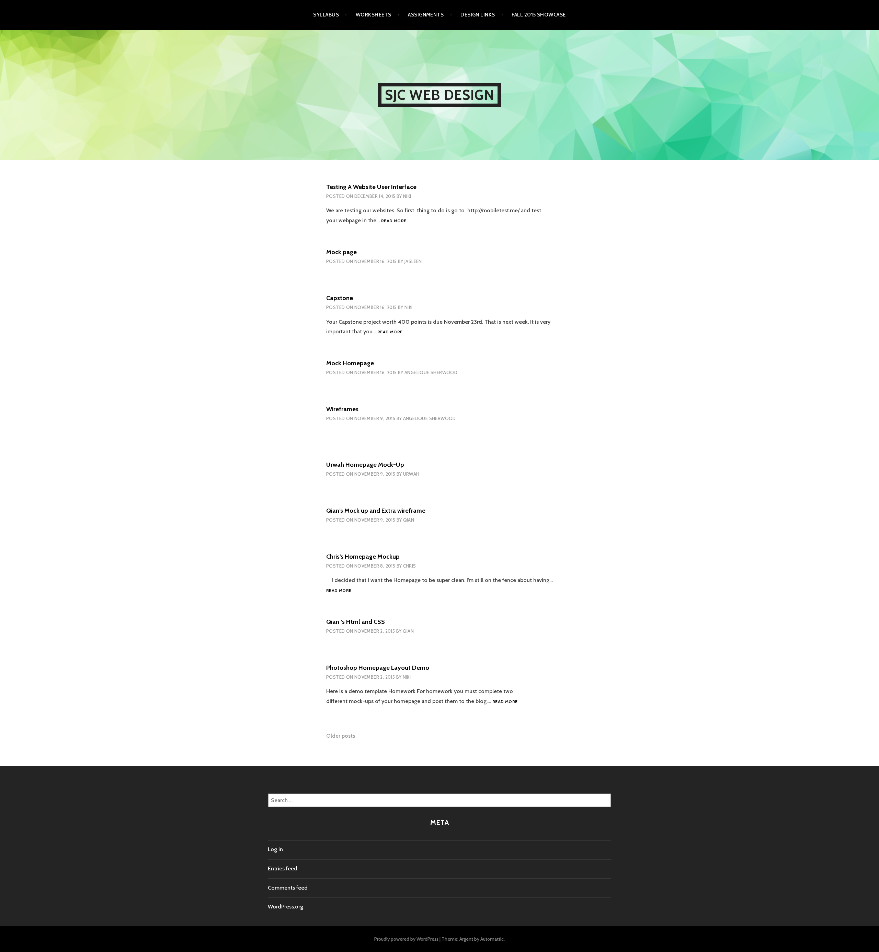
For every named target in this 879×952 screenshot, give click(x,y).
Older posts (340, 736)
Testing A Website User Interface (371, 187)
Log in (275, 849)
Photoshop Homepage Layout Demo (377, 667)
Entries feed (282, 868)
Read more (393, 221)
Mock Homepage (350, 363)
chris (409, 566)
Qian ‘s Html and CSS (355, 622)
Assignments (426, 15)
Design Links (477, 15)
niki (407, 196)
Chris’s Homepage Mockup (363, 556)
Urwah (411, 474)
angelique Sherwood (430, 372)
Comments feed (288, 887)
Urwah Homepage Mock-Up (365, 464)
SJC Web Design (439, 94)
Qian (408, 520)
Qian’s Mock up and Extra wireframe (375, 510)
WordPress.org (285, 906)
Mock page (341, 252)
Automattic (492, 939)
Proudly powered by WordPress (406, 939)
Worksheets (373, 15)
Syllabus (326, 15)
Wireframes (342, 409)
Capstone (339, 298)
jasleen (413, 261)
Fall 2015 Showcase (539, 15)
